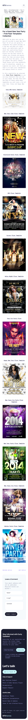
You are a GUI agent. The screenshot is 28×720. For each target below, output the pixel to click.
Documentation (7, 685)
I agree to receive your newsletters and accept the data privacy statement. (14, 656)
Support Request (8, 688)
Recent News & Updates (10, 701)
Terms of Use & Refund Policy (13, 703)
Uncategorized (13, 10)
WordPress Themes (8, 696)
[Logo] (7, 5)
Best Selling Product (10, 680)
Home (5, 10)
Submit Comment (11, 614)
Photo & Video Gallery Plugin (13, 683)
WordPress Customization (11, 698)
